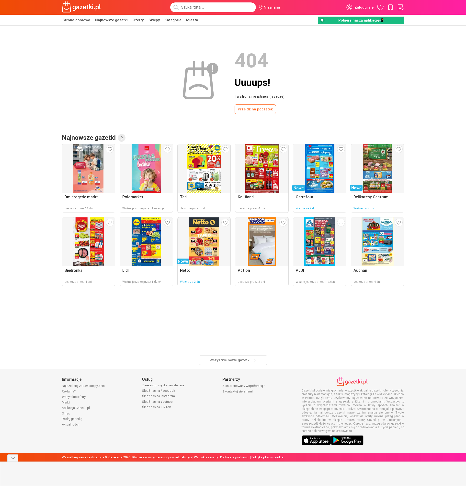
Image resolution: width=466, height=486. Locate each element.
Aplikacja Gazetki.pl (76, 408)
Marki (66, 402)
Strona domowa (76, 20)
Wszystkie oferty (74, 397)
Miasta (192, 20)
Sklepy (154, 20)
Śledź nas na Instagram (158, 396)
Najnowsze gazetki (111, 20)
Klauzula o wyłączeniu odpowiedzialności (162, 457)
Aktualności (70, 424)
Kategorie (173, 20)
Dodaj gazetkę (72, 419)
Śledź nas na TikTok (156, 407)
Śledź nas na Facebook (158, 390)
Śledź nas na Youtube (157, 401)
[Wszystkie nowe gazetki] (121, 138)
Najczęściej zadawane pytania (83, 386)
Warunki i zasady (206, 457)
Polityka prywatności (234, 457)
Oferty (138, 20)
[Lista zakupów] (400, 7)
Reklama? (69, 391)
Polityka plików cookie (267, 457)
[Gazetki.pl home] (82, 7)
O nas (66, 413)
